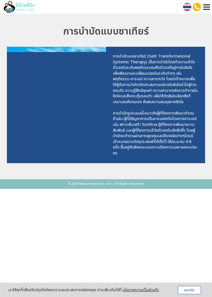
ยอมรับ (189, 290)
